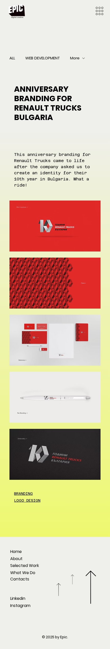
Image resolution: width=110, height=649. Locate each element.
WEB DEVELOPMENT (42, 58)
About (16, 559)
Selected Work (24, 565)
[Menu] (99, 11)
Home (16, 551)
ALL (12, 58)
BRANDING (23, 494)
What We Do (22, 573)
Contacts (19, 579)
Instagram (20, 605)
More (75, 58)
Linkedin (17, 598)
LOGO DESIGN (27, 500)
